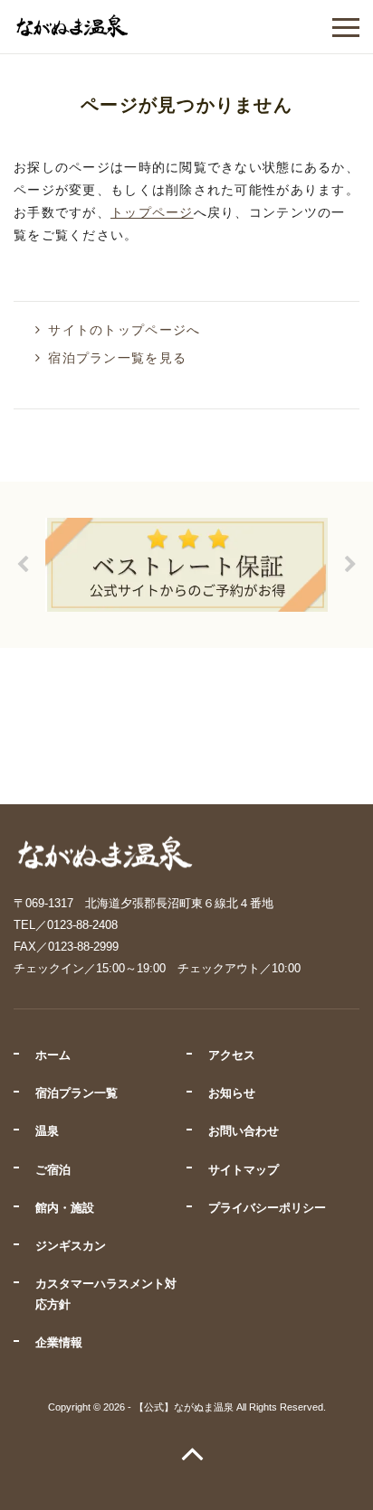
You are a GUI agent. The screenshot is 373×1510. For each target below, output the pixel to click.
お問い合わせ (243, 1131)
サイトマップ (243, 1170)
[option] (186, 565)
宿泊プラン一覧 (76, 1093)
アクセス (231, 1055)
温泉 (47, 1131)
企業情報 (58, 1342)
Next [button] (350, 565)
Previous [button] (23, 565)
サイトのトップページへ (124, 330)
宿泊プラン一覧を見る (117, 358)
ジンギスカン (70, 1245)
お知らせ (231, 1093)
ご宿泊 (53, 1170)
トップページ (152, 212)
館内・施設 (64, 1208)
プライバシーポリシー (267, 1208)
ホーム (53, 1055)
